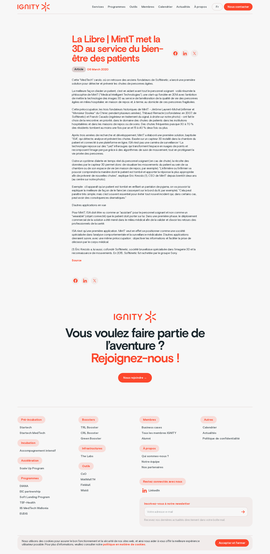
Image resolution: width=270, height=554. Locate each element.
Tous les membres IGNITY (159, 433)
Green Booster (91, 438)
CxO (84, 474)
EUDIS (24, 514)
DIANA (24, 486)
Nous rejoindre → (135, 378)
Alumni (146, 438)
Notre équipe (151, 462)
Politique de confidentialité (221, 438)
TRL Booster (89, 427)
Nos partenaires (152, 467)
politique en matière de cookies (124, 544)
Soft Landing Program (35, 497)
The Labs (87, 456)
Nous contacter (238, 7)
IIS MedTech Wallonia (34, 508)
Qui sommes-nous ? (155, 456)
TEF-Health (27, 502)
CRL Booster (89, 433)
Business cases (152, 427)
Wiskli (84, 490)
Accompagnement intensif (38, 451)
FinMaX (86, 485)
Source (77, 260)
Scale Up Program (32, 468)
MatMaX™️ (88, 479)
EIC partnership (30, 491)
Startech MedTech (32, 433)
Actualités (183, 7)
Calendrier (165, 7)
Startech (26, 427)
